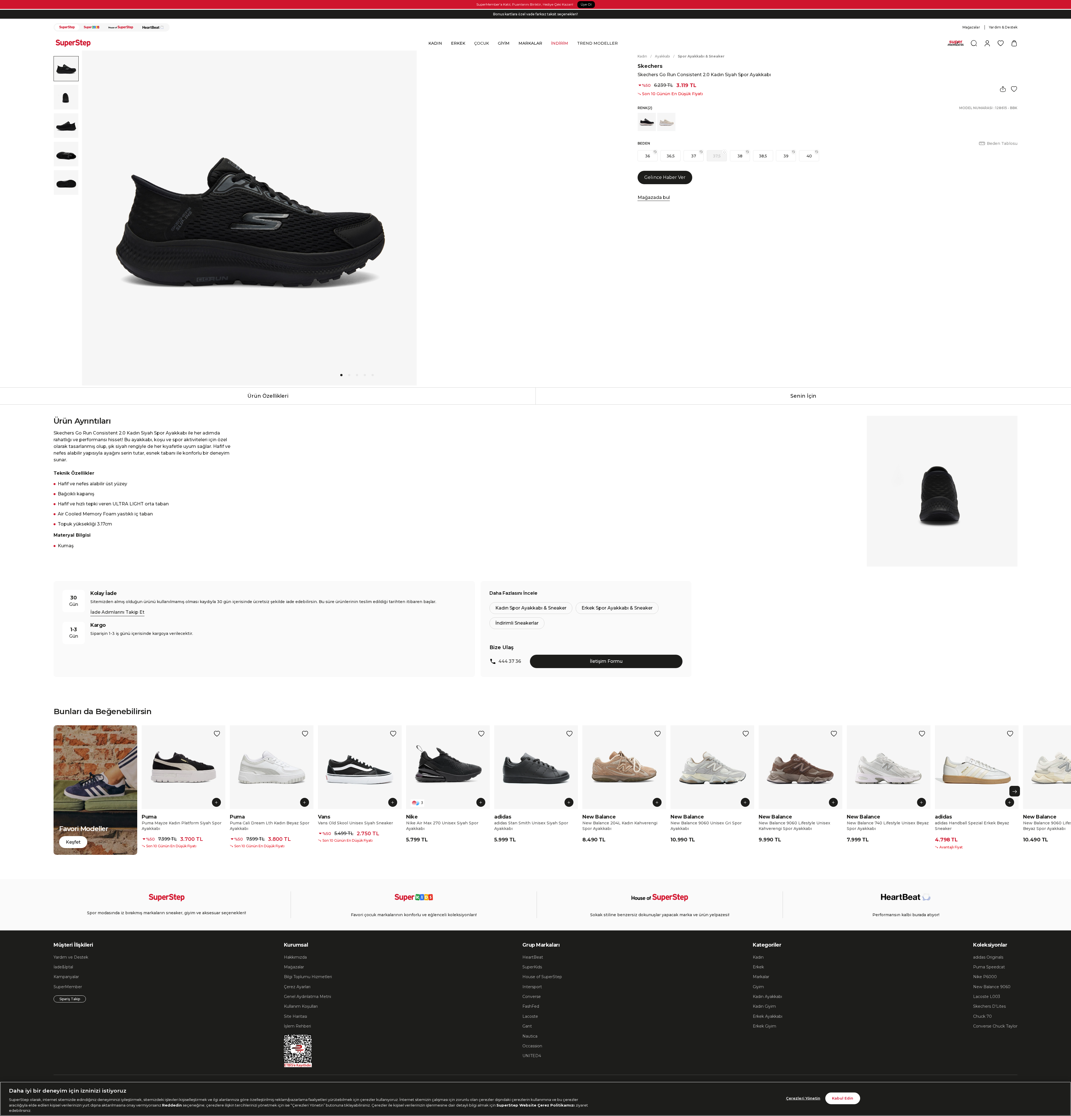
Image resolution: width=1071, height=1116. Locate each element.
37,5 (717, 156)
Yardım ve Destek (71, 957)
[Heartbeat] (153, 27)
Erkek (758, 966)
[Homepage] (76, 43)
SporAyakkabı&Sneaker (701, 56)
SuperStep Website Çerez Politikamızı (536, 1105)
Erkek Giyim (764, 1026)
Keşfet (73, 842)
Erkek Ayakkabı (767, 1016)
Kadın (642, 56)
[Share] (1003, 89)
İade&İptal (63, 966)
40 (809, 156)
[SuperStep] (67, 27)
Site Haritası (295, 1016)
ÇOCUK (481, 43)
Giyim (758, 986)
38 (739, 156)
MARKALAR (530, 43)
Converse (531, 996)
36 (647, 156)
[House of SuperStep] (121, 27)
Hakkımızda (295, 957)
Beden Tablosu (1002, 143)
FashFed (530, 1006)
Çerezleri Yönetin (803, 1098)
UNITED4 (531, 1055)
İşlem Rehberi (297, 1026)
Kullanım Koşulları (301, 1006)
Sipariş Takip (69, 999)
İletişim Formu (606, 661)
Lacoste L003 (986, 996)
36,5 (671, 156)
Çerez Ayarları (297, 986)
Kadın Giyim (764, 1006)
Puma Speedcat (989, 966)
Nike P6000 (985, 976)
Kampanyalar (66, 976)
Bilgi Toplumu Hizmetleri (308, 976)
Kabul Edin (842, 1098)
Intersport (532, 986)
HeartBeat (532, 957)
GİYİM (504, 43)
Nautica (529, 1036)
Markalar (761, 976)
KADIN (435, 43)
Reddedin (172, 1105)
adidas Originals (988, 957)
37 (693, 156)
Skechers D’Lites (989, 1006)
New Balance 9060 (991, 986)
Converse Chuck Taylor (995, 1026)
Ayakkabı (662, 56)
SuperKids (532, 966)
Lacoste (530, 1016)
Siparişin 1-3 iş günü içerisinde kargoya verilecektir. (535, 14)
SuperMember (68, 986)
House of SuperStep (542, 976)
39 (785, 156)
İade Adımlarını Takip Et (117, 612)
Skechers (650, 66)
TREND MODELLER (597, 43)
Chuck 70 (982, 1016)
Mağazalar (971, 27)
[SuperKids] (91, 27)
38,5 (763, 156)
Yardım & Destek (1003, 27)
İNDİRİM (559, 43)
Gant (527, 1026)
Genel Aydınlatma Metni (307, 996)
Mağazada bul (654, 197)
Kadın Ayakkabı (767, 996)
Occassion (532, 1045)
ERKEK (458, 43)
